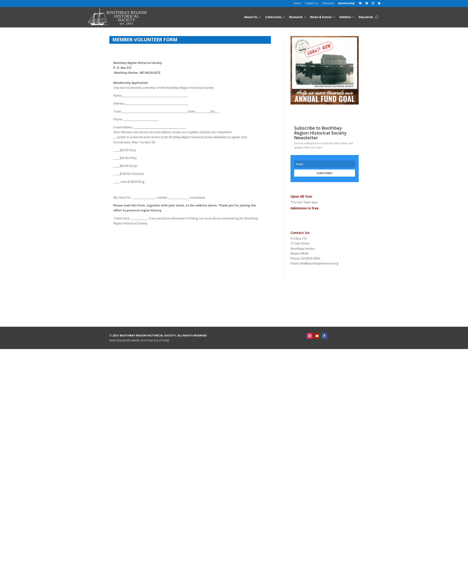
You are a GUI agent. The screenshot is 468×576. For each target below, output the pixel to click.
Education (366, 17)
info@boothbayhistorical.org (319, 263)
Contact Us (311, 3)
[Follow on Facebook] (324, 336)
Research (296, 17)
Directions (328, 3)
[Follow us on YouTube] (373, 4)
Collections (273, 17)
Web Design (117, 340)
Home (297, 3)
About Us (250, 17)
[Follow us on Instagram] (379, 4)
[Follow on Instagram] (310, 336)
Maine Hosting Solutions (150, 340)
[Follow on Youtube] (317, 336)
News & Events (321, 17)
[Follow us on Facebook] (367, 4)
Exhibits (345, 17)
